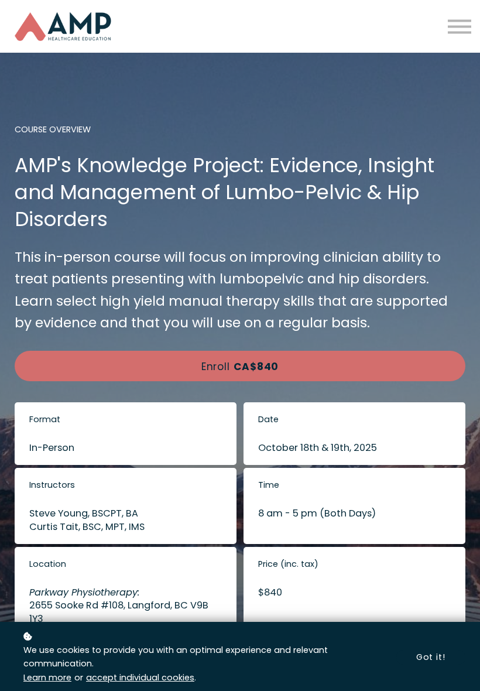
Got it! (430, 657)
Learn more (47, 677)
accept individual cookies (140, 677)
